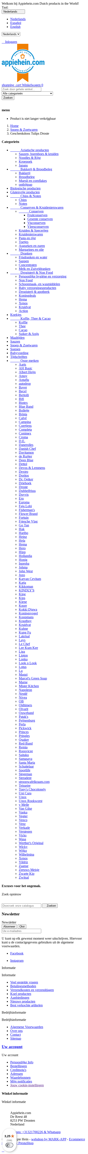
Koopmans (26, 617)
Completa (25, 429)
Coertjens (25, 425)
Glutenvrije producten (25, 192)
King (22, 594)
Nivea (23, 697)
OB (21, 701)
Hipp (22, 552)
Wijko (23, 850)
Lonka (23, 659)
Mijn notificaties (21, 1081)
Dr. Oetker (26, 479)
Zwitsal (24, 877)
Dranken (21, 253)
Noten (23, 203)
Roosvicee (26, 751)
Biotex (23, 403)
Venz (22, 824)
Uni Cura (25, 793)
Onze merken (24, 360)
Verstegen (25, 831)
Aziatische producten (29, 150)
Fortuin (24, 517)
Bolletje (24, 410)
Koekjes (15, 314)
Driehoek (25, 483)
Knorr (23, 605)
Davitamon (26, 452)
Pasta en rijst (27, 238)
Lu (21, 670)
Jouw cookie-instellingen (27, 1085)
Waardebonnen (20, 1077)
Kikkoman (26, 586)
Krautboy (25, 621)
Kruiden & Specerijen (33, 230)
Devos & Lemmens (32, 468)
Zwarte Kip (26, 873)
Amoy (23, 376)
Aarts (22, 364)
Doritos (24, 475)
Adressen (16, 1074)
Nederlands (18, 19)
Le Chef (24, 644)
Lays (22, 640)
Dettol (23, 464)
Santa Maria (27, 762)
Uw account (12, 1046)
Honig (23, 559)
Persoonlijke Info (21, 1062)
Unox (22, 797)
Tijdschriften (18, 357)
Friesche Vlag (28, 521)
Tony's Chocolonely (32, 789)
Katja (22, 582)
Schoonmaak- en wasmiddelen (39, 284)
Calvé (23, 418)
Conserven (31, 211)
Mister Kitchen (29, 686)
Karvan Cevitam (30, 579)
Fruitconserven (37, 215)
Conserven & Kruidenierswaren (36, 207)
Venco (23, 820)
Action (23, 311)
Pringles (24, 736)
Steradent (25, 778)
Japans (23, 165)
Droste (23, 487)
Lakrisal (24, 636)
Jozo (22, 575)
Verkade (24, 827)
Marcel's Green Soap (33, 678)
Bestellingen (18, 1066)
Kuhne (23, 628)
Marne (23, 682)
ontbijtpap (25, 184)
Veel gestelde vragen (24, 982)
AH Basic (25, 368)
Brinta (23, 414)
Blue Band (26, 406)
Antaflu (24, 380)
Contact (15, 1034)
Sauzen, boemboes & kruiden (39, 154)
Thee (22, 326)
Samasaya (25, 759)
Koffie (23, 322)
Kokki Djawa (28, 609)
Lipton (23, 655)
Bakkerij (24, 173)
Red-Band (26, 743)
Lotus (22, 667)
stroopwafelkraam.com (34, 782)
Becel (22, 391)
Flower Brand (28, 514)
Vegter (23, 816)
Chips (23, 200)
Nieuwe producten (22, 1001)
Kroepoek (25, 161)
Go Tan (24, 525)
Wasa (22, 839)
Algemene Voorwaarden (26, 1027)
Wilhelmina (26, 854)
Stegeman (25, 774)
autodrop (25, 383)
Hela (22, 540)
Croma (23, 437)
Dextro (23, 471)
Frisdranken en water (33, 257)
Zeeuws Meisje (29, 870)
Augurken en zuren (32, 246)
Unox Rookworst (30, 801)
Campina (25, 422)
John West (26, 571)
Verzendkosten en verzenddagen (32, 990)
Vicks (22, 835)
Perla (22, 724)
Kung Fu (25, 632)
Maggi (23, 674)
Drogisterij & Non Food (31, 272)
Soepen (15, 349)
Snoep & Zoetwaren (24, 345)
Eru (21, 498)
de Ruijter (25, 456)
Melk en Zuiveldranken (34, 269)
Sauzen (15, 341)
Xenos (23, 303)
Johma (23, 567)
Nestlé (23, 693)
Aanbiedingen (19, 997)
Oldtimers (25, 705)
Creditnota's (18, 1070)
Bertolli (24, 395)
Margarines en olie (31, 249)
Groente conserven (40, 219)
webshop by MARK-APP (48, 1139)
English (15, 26)
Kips (22, 598)
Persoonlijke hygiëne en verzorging (42, 276)
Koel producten (20, 994)
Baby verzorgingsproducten (37, 288)
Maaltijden (17, 337)
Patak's (23, 716)
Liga (22, 651)
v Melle (24, 804)
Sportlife (24, 770)
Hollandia (25, 556)
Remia (23, 747)
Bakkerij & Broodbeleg (31, 169)
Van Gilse (25, 808)
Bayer (23, 387)
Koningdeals (27, 295)
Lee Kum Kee (28, 648)
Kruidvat (25, 307)
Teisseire (25, 785)
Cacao (23, 330)
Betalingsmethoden (23, 986)
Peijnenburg (27, 720)
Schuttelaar (26, 766)
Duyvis (24, 494)
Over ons (16, 1031)
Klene (23, 602)
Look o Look (28, 663)
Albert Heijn (27, 372)
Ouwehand (26, 713)
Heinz (23, 537)
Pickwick (25, 728)
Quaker (24, 739)
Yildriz (23, 862)
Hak (22, 529)
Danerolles (26, 445)
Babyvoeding (19, 353)
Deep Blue (26, 460)
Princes (24, 732)
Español (15, 23)
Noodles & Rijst (30, 158)
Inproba (24, 563)
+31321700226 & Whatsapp (35, 1130)
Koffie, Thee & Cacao (30, 318)
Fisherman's (27, 510)
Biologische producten (25, 188)
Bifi (21, 399)
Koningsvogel (28, 613)
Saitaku (24, 755)
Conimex (25, 433)
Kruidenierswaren (31, 234)
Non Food (26, 280)
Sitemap (15, 1038)
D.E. (22, 441)
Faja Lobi (25, 506)
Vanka (23, 812)
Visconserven (36, 223)
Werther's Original (31, 843)
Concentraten (28, 265)
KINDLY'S (26, 590)
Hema (23, 299)
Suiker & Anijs (29, 334)
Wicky (23, 847)
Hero (22, 548)
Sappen (24, 261)
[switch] (9, 1145)
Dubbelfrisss (27, 491)
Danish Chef (27, 448)
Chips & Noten (25, 196)
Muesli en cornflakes (33, 180)
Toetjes (23, 242)
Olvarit (23, 709)
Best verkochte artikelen (26, 1005)
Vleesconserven (38, 226)
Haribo (23, 533)
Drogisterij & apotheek (34, 291)
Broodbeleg (27, 177)
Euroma (24, 502)
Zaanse (23, 866)
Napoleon (25, 690)
